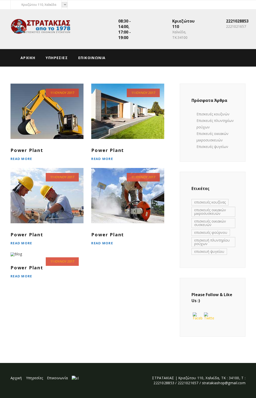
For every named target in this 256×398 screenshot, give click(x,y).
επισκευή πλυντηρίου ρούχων (212, 242)
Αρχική (16, 377)
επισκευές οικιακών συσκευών (210, 223)
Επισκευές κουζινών (213, 114)
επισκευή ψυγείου (209, 251)
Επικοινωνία (57, 377)
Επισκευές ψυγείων (212, 146)
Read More (21, 158)
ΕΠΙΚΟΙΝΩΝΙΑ (92, 57)
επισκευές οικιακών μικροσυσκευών (210, 212)
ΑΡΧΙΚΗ (27, 57)
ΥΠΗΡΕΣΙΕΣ (57, 57)
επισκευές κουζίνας (210, 202)
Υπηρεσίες (34, 377)
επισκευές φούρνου (210, 232)
